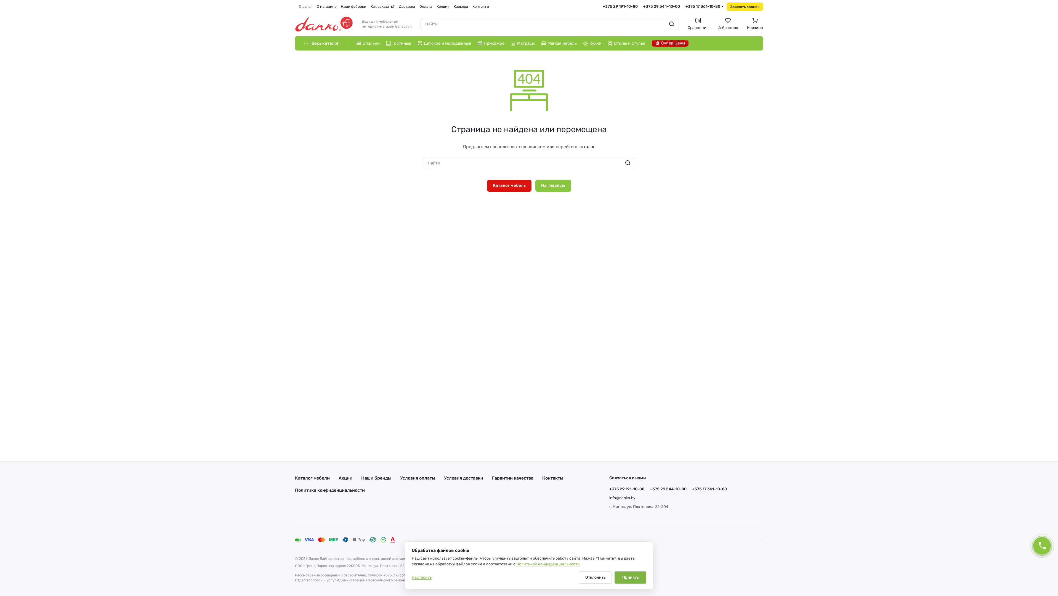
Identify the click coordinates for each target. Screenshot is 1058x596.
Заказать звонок (744, 7)
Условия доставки (463, 478)
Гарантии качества (512, 478)
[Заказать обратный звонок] (1042, 546)
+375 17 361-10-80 (702, 6)
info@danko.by (622, 498)
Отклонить (595, 577)
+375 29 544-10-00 (661, 6)
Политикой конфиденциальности (548, 564)
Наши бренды (376, 478)
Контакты (552, 478)
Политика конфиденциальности (330, 490)
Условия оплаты (417, 478)
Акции (345, 478)
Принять (630, 577)
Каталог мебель (509, 185)
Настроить (422, 577)
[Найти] (671, 24)
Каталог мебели (312, 478)
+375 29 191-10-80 (620, 6)
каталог (586, 146)
